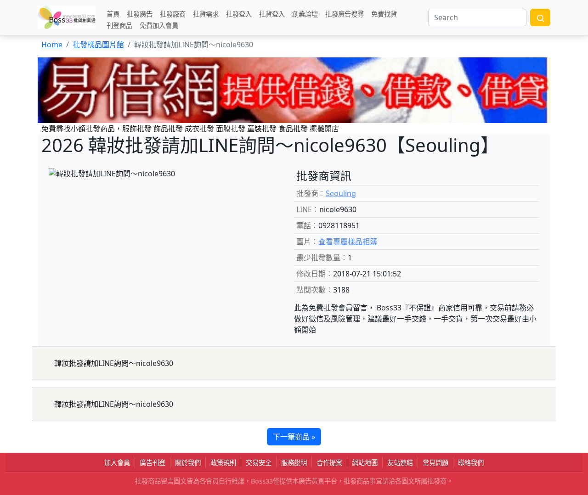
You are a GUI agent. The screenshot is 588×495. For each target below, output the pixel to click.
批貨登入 (272, 13)
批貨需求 (206, 13)
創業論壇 (305, 13)
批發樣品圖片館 (98, 44)
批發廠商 (173, 13)
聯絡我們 (471, 462)
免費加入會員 (159, 25)
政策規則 (223, 462)
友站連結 (400, 462)
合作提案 (329, 462)
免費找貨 (384, 13)
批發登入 (239, 13)
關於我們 (188, 462)
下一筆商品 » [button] (294, 437)
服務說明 (294, 462)
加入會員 (117, 462)
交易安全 (258, 462)
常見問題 (435, 462)
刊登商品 (119, 25)
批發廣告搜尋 (344, 13)
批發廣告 (140, 13)
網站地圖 (365, 462)
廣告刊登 (152, 462)
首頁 (113, 13)
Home (51, 44)
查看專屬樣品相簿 (347, 241)
